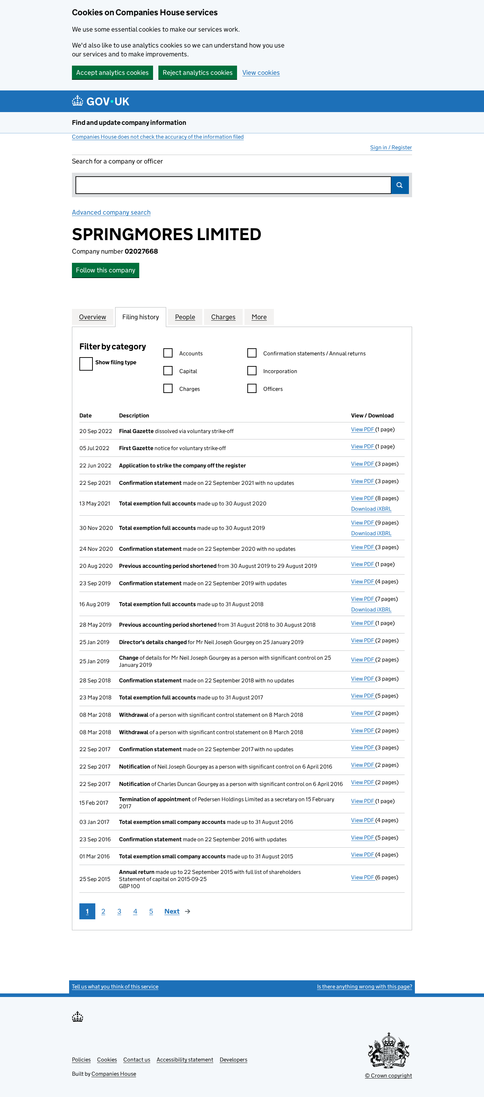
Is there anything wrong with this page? (364, 986)
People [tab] (185, 317)
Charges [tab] (223, 317)
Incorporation (280, 371)
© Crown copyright (388, 1075)
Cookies (107, 1059)
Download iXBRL (371, 508)
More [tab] (259, 317)
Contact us (136, 1059)
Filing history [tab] (140, 317)
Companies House (113, 1073)
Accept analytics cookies (112, 72)
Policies (81, 1059)
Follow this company (105, 270)
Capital (188, 371)
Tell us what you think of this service (115, 986)
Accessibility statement (185, 1059)
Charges (189, 389)
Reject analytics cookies (198, 72)
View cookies (261, 72)
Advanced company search (111, 212)
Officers (273, 389)
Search (400, 185)
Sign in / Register (391, 147)
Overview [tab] (92, 317)
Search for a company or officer (117, 161)
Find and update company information (129, 122)
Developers (233, 1059)
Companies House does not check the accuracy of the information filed (158, 136)
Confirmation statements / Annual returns (314, 353)
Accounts (191, 353)
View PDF (363, 429)
